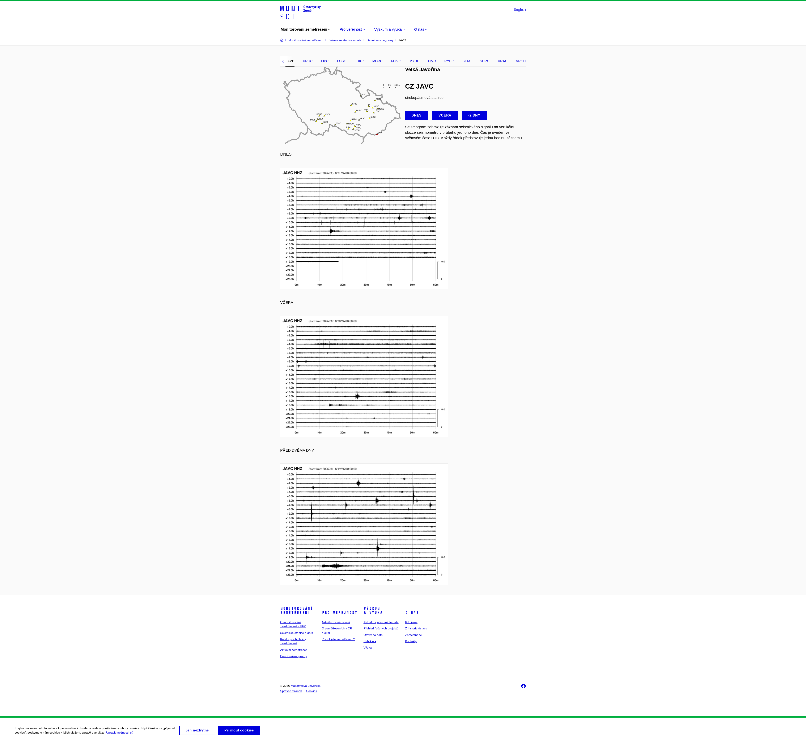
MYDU (415, 61)
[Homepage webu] (300, 12)
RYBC (449, 61)
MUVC (396, 61)
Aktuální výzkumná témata (381, 622)
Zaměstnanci (413, 635)
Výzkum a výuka (373, 610)
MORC (377, 61)
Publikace (370, 641)
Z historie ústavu (416, 628)
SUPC (484, 61)
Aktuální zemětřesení (294, 649)
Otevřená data (373, 635)
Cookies (311, 691)
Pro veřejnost (339, 612)
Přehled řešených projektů (381, 628)
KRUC (308, 61)
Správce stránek (291, 691)
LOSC (341, 61)
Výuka (368, 647)
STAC (466, 61)
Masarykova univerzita (306, 685)
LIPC (325, 61)
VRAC (503, 61)
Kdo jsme (411, 622)
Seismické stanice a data (296, 632)
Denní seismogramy (293, 656)
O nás (412, 612)
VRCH (521, 61)
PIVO (432, 61)
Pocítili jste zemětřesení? (338, 639)
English (519, 9)
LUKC (359, 61)
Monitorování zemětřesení (296, 610)
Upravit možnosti (117, 732)
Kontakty (411, 641)
